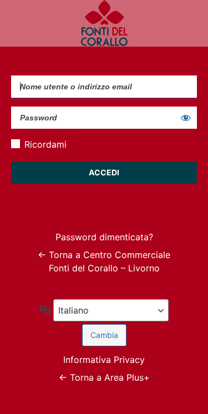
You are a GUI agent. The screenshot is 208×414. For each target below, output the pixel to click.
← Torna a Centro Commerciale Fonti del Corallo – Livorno (104, 261)
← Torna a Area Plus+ (104, 377)
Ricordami (45, 144)
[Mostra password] (186, 118)
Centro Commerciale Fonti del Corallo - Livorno (104, 23)
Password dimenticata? (104, 237)
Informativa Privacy (104, 359)
